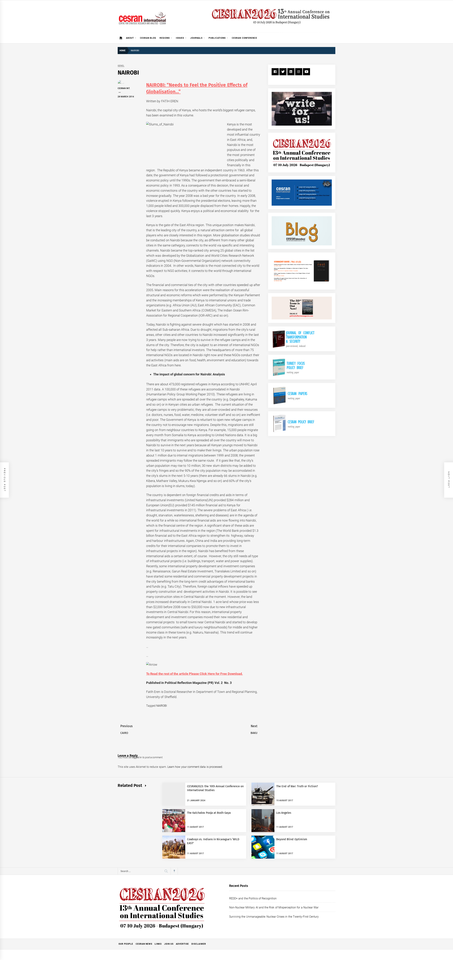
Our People (126, 944)
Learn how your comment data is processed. (195, 766)
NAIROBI (161, 705)
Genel (121, 66)
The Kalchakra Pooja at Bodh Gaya (209, 812)
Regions (165, 38)
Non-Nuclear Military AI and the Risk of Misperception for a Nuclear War (274, 907)
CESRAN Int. (124, 88)
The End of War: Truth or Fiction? (297, 786)
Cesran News (144, 944)
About (130, 38)
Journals (196, 38)
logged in (137, 757)
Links (158, 944)
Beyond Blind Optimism (291, 839)
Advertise (182, 944)
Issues (180, 38)
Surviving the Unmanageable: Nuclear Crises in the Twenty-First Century (274, 916)
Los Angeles (283, 812)
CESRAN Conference (244, 38)
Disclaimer (198, 944)
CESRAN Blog (148, 38)
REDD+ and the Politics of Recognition (253, 898)
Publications (217, 38)
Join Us (168, 944)
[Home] (121, 38)
